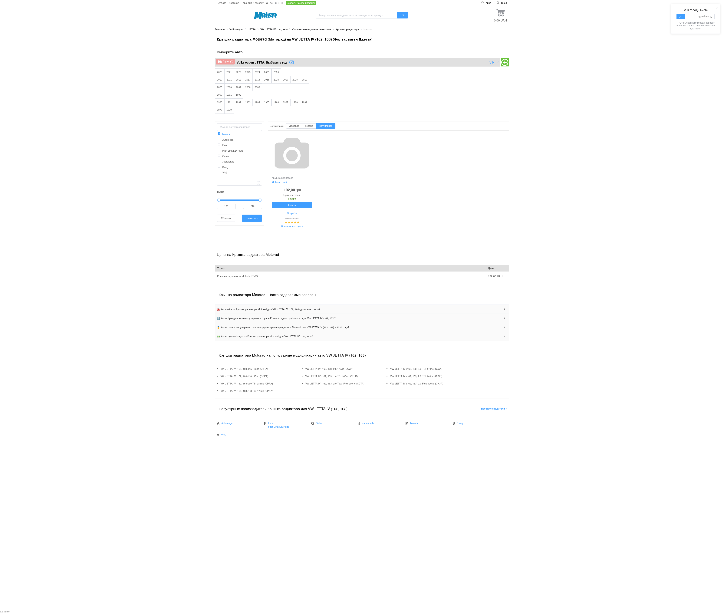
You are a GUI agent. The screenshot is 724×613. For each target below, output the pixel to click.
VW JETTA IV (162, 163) (274, 29)
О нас (269, 3)
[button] (362, 309)
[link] (220, 29)
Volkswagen (236, 29)
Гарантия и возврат (253, 3)
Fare (270, 423)
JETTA (252, 29)
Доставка (234, 3)
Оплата (222, 3)
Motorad (414, 423)
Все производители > (494, 408)
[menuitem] (486, 3)
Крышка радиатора (347, 29)
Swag (460, 423)
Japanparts (368, 423)
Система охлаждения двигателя (311, 29)
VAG (223, 435)
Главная (220, 29)
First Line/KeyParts (278, 426)
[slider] (239, 200)
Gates (319, 423)
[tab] (362, 309)
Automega (226, 423)
